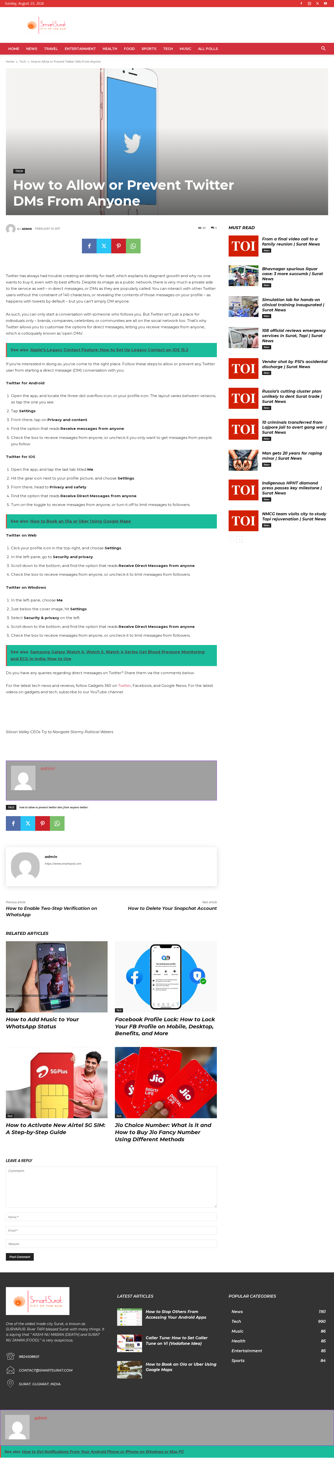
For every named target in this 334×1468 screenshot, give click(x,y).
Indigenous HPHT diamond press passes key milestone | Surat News (292, 488)
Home (13, 49)
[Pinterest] (118, 246)
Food (129, 49)
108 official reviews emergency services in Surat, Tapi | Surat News (294, 335)
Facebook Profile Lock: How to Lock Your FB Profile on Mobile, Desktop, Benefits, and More (165, 1026)
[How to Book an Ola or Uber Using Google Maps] (129, 1369)
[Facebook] (301, 3)
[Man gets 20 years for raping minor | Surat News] (243, 460)
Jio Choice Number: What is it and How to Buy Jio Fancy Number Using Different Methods (163, 1132)
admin (27, 229)
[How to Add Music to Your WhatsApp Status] (57, 976)
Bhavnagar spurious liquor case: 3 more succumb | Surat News (292, 274)
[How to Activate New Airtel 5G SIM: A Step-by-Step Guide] (57, 1082)
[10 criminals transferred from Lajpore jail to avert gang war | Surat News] (243, 429)
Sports (149, 49)
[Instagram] (309, 3)
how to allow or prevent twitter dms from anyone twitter (53, 807)
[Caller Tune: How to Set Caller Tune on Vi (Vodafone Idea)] (129, 1343)
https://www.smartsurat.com (63, 863)
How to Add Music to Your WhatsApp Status (42, 1023)
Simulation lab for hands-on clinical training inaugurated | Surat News (293, 304)
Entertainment (80, 49)
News (31, 49)
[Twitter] (317, 3)
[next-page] (239, 539)
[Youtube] (325, 3)
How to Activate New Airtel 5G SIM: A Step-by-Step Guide (55, 1129)
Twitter (124, 685)
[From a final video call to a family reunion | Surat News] (243, 246)
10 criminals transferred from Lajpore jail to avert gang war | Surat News (294, 427)
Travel (51, 49)
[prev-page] (232, 539)
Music (185, 49)
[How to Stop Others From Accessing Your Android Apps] (129, 1317)
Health (110, 49)
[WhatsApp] (133, 246)
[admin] (11, 229)
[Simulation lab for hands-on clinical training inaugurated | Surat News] (243, 306)
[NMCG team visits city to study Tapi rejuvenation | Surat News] (243, 520)
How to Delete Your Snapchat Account (172, 908)
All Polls (208, 49)
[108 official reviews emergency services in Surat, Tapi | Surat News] (243, 337)
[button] (323, 49)
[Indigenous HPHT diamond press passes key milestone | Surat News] (243, 490)
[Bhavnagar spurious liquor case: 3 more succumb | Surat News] (243, 275)
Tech (168, 49)
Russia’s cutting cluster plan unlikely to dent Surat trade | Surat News (292, 396)
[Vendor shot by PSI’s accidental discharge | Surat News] (243, 368)
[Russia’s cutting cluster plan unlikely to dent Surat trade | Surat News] (243, 398)
